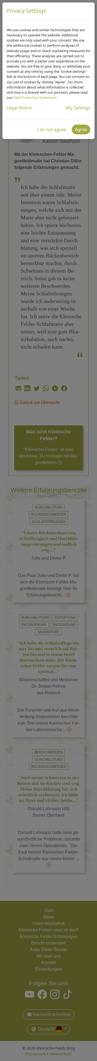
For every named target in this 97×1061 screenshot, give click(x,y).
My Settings (78, 108)
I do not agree (51, 129)
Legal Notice (19, 108)
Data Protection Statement (34, 97)
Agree (81, 129)
